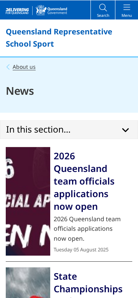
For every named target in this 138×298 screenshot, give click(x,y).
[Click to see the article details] (28, 201)
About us (24, 66)
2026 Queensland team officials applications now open (84, 180)
